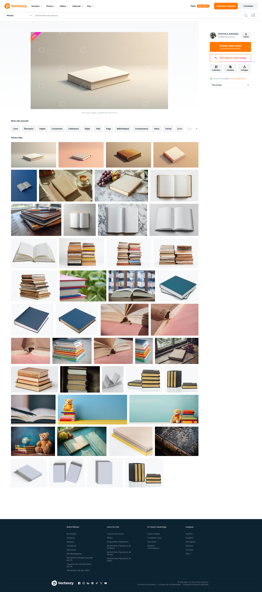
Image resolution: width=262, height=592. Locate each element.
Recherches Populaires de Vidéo (119, 559)
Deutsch (189, 545)
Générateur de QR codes (78, 570)
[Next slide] (194, 128)
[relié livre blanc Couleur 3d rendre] (29, 472)
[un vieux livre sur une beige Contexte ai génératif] (128, 155)
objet (87, 128)
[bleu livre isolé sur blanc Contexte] (177, 286)
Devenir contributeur (153, 546)
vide (98, 128)
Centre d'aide (153, 533)
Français (190, 549)
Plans (193, 6)
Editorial (76, 6)
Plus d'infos (217, 85)
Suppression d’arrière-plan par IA (79, 565)
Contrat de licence (115, 533)
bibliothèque (123, 128)
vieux (156, 128)
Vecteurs (35, 6)
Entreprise (71, 545)
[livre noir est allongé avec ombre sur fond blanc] (144, 379)
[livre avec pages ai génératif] (33, 155)
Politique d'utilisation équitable (195, 584)
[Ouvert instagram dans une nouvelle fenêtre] (84, 583)
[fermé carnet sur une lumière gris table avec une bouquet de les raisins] (121, 186)
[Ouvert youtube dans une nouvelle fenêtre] (106, 583)
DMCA (110, 537)
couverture (57, 128)
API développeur (74, 553)
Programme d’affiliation (117, 541)
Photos (49, 6)
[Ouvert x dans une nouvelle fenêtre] (101, 583)
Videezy (70, 541)
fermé (168, 128)
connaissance (141, 128)
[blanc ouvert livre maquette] (80, 220)
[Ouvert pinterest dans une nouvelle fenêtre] (92, 583)
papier (42, 128)
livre (15, 128)
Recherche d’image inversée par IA (80, 558)
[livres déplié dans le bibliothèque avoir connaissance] (132, 286)
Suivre (246, 37)
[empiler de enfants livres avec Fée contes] (72, 351)
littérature (73, 128)
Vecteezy (71, 537)
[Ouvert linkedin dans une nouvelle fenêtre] (88, 583)
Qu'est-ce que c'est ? (238, 78)
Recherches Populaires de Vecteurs (119, 546)
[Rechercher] (246, 15)
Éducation (71, 549)
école (179, 128)
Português (190, 541)
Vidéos (63, 6)
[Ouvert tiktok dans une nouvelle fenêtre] (97, 583)
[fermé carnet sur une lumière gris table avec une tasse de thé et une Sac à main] (65, 186)
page (108, 128)
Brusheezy (71, 533)
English (189, 533)
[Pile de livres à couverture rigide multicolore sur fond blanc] (131, 441)
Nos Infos (151, 541)
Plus (89, 6)
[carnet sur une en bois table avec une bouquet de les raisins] (176, 351)
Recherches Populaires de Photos (119, 553)
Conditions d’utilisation (146, 584)
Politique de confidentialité (170, 584)
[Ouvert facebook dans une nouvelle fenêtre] (79, 583)
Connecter (248, 6)
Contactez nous (154, 537)
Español (189, 537)
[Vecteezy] (15, 6)
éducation (28, 128)
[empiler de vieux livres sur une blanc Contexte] (81, 253)
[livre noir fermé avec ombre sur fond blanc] (181, 379)
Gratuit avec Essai (230, 47)
